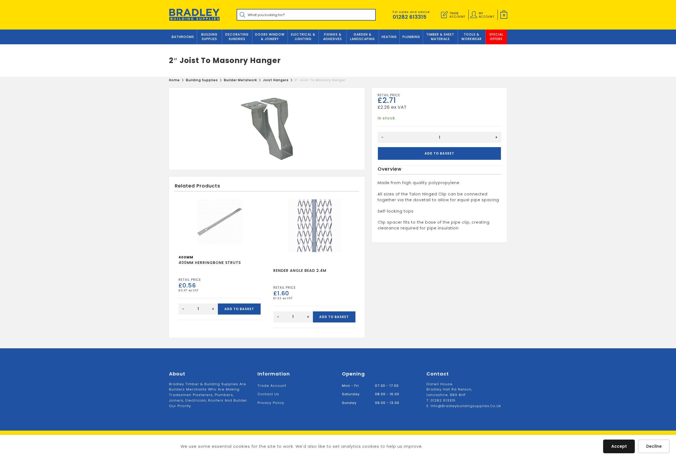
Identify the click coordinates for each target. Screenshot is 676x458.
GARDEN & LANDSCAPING (362, 36)
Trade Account (271, 385)
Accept (619, 446)
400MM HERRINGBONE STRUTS (210, 262)
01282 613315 (409, 17)
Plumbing (411, 37)
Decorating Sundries (237, 36)
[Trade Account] (444, 14)
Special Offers (496, 36)
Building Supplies (209, 36)
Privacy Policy (270, 402)
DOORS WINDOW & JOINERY (270, 36)
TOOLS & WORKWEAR (471, 36)
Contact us (268, 394)
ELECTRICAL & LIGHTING (303, 36)
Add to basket (439, 153)
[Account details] (473, 14)
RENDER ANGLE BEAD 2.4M (299, 270)
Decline (654, 446)
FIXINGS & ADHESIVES (332, 36)
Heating (389, 37)
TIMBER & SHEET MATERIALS (440, 36)
